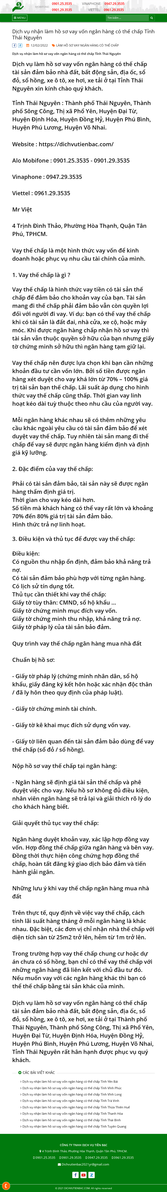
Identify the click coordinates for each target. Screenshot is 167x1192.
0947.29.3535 (103, 3)
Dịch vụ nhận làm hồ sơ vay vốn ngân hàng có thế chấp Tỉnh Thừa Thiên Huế (76, 1107)
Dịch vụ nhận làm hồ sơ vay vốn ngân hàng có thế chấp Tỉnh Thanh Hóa (72, 1113)
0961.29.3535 (106, 10)
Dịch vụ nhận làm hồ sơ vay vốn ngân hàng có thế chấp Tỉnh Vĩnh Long (72, 1094)
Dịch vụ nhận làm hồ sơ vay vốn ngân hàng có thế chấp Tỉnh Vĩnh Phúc (72, 1088)
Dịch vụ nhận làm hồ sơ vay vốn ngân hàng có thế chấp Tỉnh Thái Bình (71, 1120)
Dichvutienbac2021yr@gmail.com (85, 1164)
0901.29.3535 (62, 10)
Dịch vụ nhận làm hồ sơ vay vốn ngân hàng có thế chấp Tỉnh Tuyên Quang (74, 1126)
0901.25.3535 (62, 3)
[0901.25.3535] (6, 1186)
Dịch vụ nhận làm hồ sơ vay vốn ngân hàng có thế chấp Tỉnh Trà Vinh (70, 1101)
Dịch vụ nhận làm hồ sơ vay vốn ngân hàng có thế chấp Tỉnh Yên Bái (70, 1081)
